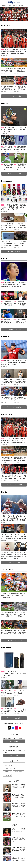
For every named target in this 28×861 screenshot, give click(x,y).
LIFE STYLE (6, 648)
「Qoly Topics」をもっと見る (14, 173)
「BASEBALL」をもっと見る (14, 407)
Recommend (6, 181)
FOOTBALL (6, 259)
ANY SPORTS (7, 570)
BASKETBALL (19, 772)
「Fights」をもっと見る (14, 562)
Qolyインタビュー (10, 768)
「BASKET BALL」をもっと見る (14, 484)
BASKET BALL (7, 414)
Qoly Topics (6, 103)
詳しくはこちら (14, 741)
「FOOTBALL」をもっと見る (14, 329)
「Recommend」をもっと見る (14, 251)
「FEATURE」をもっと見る (14, 96)
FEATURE (5, 26)
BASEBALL (6, 337)
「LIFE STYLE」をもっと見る (14, 718)
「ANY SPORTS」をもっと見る (14, 640)
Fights (4, 492)
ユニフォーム (8, 765)
